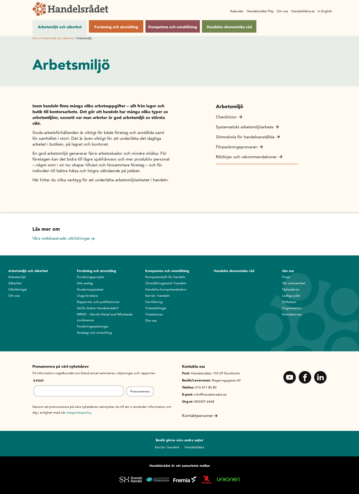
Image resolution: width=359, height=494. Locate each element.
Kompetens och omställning (172, 27)
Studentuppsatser (90, 289)
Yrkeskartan (154, 314)
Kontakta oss (291, 314)
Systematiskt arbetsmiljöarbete (244, 126)
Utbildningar (17, 289)
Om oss (282, 11)
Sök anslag (85, 283)
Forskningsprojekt (90, 277)
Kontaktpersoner (197, 415)
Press (286, 277)
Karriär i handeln (157, 296)
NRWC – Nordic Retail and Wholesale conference (105, 317)
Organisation (292, 308)
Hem (35, 38)
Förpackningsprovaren (236, 146)
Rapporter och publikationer (98, 302)
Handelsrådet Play (260, 11)
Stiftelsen (289, 302)
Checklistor (226, 116)
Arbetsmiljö (17, 277)
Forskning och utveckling (116, 27)
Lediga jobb (291, 296)
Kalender (237, 11)
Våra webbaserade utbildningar (61, 238)
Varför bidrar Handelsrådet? (98, 308)
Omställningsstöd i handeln (165, 283)
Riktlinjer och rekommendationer (246, 156)
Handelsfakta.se (303, 11)
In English (325, 11)
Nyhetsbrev (291, 289)
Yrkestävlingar (156, 308)
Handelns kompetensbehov (166, 289)
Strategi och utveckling (94, 333)
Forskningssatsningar (93, 326)
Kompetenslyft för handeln (165, 277)
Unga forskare (87, 296)
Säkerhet (15, 283)
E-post (38, 380)
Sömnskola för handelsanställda (245, 136)
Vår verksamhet (293, 283)
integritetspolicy (78, 412)
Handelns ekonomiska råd (229, 27)
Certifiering (153, 302)
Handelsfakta (194, 447)
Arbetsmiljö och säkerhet (59, 27)
